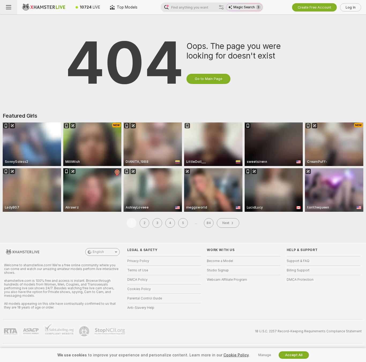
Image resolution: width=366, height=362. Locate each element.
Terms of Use (137, 270)
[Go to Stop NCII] (110, 331)
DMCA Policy (137, 280)
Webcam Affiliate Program (227, 280)
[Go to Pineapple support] (84, 331)
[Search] (221, 7)
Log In (351, 7)
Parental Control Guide (144, 298)
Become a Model (220, 261)
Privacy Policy (138, 261)
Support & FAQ (298, 261)
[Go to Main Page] (44, 7)
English (98, 252)
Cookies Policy (139, 289)
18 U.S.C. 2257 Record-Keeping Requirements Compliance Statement (308, 331)
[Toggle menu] (8, 7)
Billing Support (298, 270)
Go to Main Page (208, 79)
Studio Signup (218, 270)
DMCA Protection (300, 280)
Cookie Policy (236, 355)
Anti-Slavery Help (140, 308)
